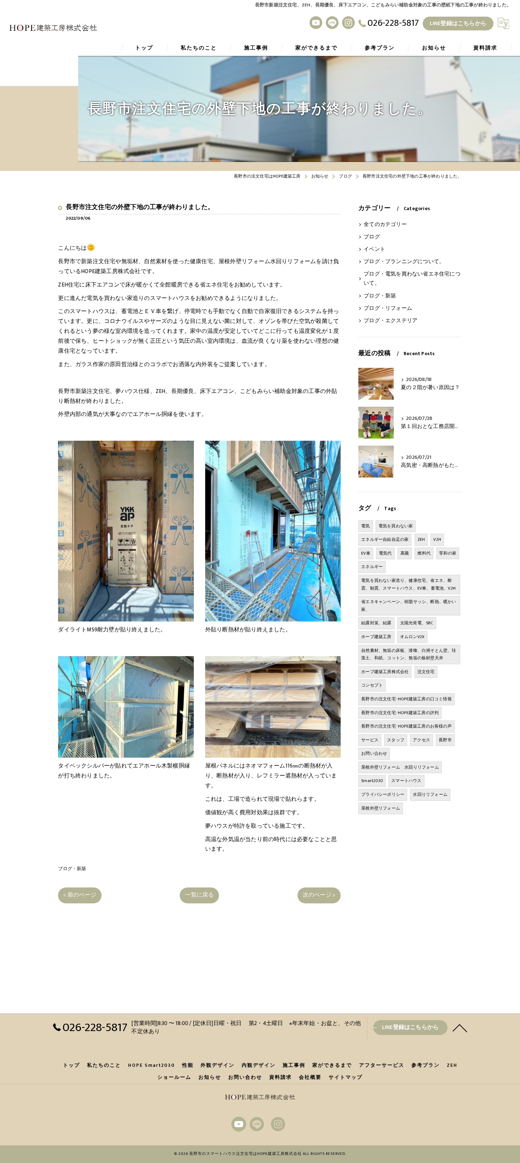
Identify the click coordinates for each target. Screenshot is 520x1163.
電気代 (385, 553)
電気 (365, 526)
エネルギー (372, 566)
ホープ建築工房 (376, 636)
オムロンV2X (412, 636)
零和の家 (447, 553)
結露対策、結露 (376, 622)
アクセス (421, 739)
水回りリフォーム (430, 794)
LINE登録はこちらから (458, 23)
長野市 (445, 739)
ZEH (421, 539)
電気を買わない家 (396, 526)
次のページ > (319, 894)
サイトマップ (346, 1077)
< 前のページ (79, 894)
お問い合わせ (374, 753)
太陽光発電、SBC (416, 622)
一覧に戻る (199, 894)
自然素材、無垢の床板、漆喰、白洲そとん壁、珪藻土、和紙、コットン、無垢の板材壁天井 (408, 654)
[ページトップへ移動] (460, 1027)
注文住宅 (426, 671)
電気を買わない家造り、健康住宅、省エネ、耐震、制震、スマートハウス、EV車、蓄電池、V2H (408, 584)
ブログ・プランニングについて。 (404, 262)
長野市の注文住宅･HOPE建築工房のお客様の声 (406, 726)
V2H (437, 539)
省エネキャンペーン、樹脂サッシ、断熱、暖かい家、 (408, 605)
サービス (370, 739)
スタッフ (395, 739)
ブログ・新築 (72, 869)
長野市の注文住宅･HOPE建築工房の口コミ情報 (406, 698)
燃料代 (424, 553)
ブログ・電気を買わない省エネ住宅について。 (412, 279)
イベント (374, 249)
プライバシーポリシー (382, 794)
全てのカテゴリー (385, 224)
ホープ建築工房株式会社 (385, 671)
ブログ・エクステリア (390, 321)
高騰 (404, 553)
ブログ (372, 237)
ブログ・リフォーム (388, 308)
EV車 (365, 553)
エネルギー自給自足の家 (385, 539)
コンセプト (372, 685)
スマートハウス (406, 780)
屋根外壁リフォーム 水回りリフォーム (400, 767)
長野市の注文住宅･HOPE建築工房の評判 (400, 712)
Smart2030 (372, 780)
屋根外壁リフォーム (380, 808)
